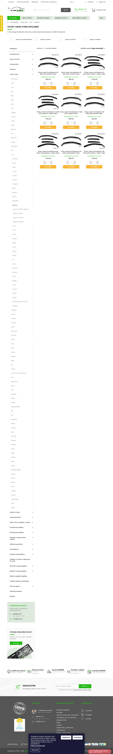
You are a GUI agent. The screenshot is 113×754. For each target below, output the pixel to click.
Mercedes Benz (15, 407)
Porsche (13, 436)
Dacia (13, 125)
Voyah (13, 507)
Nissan (13, 423)
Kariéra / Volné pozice (64, 732)
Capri (14, 167)
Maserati (13, 394)
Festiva (14, 238)
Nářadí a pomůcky (16, 544)
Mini (12, 415)
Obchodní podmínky (23, 2)
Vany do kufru (15, 59)
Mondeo (14, 272)
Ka (13, 259)
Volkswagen (14, 499)
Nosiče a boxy (15, 512)
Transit (14, 297)
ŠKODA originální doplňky (18, 576)
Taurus (14, 293)
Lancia (13, 369)
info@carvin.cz (18, 619)
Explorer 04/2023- (18, 222)
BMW (12, 100)
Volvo (12, 503)
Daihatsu (14, 138)
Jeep (12, 360)
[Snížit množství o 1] (44, 83)
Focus (14, 247)
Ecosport (15, 184)
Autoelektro (14, 549)
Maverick (15, 268)
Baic (12, 91)
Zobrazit (16, 643)
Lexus (12, 385)
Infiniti (13, 339)
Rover (13, 449)
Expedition (15, 201)
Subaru (13, 474)
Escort (14, 196)
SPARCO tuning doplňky (18, 571)
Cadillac (13, 112)
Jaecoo (13, 352)
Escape (14, 192)
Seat (12, 461)
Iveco (12, 348)
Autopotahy (14, 64)
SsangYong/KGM (16, 470)
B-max (14, 163)
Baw (12, 95)
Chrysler (13, 335)
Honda (13, 314)
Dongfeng (14, 146)
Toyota (13, 495)
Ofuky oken (14, 74)
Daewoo (13, 129)
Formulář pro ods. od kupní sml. (66, 717)
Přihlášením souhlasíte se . (75, 689)
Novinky (12, 596)
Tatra (12, 486)
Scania (13, 457)
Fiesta (14, 243)
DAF (12, 133)
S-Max (14, 285)
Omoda (13, 428)
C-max (14, 171)
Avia (12, 87)
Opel (12, 432)
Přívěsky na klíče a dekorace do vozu (20, 560)
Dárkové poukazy (16, 591)
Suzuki (13, 478)
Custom (14, 180)
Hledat (65, 10)
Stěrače (13, 69)
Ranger (14, 280)
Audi (12, 83)
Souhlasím (77, 737)
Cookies (59, 725)
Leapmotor (14, 381)
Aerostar (15, 159)
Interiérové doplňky (17, 527)
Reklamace (35, 2)
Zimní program (15, 586)
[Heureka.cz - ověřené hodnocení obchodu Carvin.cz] (19, 724)
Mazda (13, 402)
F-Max (14, 234)
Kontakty (11, 2)
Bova (12, 104)
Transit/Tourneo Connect (20, 301)
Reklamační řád (61, 720)
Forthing (13, 310)
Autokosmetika (15, 517)
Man (12, 390)
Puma (14, 276)
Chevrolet (14, 331)
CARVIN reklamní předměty (19, 581)
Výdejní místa (61, 730)
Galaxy (14, 255)
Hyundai (13, 322)
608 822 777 (17, 614)
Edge (13, 188)
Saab (12, 453)
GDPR (58, 722)
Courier (14, 175)
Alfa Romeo (14, 79)
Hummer (13, 318)
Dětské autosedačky (17, 554)
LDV (12, 377)
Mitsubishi (14, 419)
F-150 (14, 226)
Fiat (12, 150)
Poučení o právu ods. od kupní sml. (68, 715)
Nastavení (35, 750)
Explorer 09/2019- (18, 217)
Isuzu (12, 343)
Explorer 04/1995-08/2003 (21, 209)
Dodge (13, 142)
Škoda (13, 482)
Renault (13, 444)
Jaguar (13, 356)
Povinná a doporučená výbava (18, 538)
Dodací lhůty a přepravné (48, 2)
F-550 (14, 230)
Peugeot (13, 440)
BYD (12, 108)
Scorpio (14, 289)
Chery (13, 327)
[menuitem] (13, 18)
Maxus (13, 398)
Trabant (13, 491)
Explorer (14, 205)
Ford (12, 154)
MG (12, 411)
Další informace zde (38, 745)
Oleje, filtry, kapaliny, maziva (20, 522)
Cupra (13, 121)
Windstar (15, 306)
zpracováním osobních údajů (82, 689)
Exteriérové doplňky (17, 532)
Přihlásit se (85, 686)
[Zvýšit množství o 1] (51, 83)
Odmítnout (66, 737)
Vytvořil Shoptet (85, 751)
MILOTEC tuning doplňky (18, 566)
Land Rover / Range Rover (19, 373)
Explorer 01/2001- (18, 213)
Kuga (13, 264)
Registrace (102, 2)
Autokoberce (14, 54)
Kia (12, 364)
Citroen (13, 117)
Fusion (14, 251)
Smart (13, 465)
